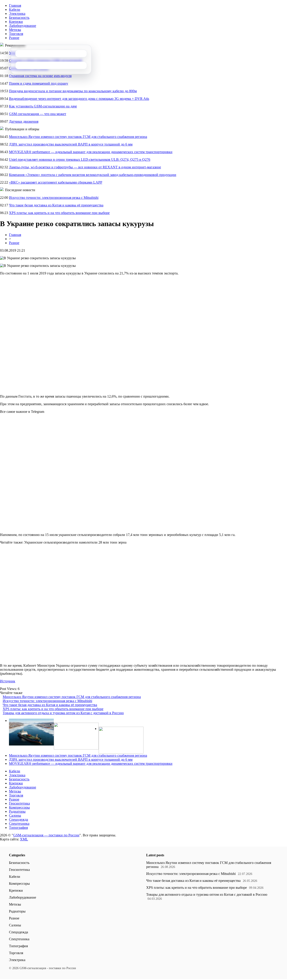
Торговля (16, 34)
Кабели (14, 9)
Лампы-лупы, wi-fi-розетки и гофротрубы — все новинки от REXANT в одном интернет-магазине (85, 167)
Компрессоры (19, 807)
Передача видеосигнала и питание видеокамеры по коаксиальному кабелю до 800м (73, 91)
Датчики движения (23, 121)
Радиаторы (17, 811)
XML (24, 839)
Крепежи (16, 22)
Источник (7, 681)
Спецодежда (18, 819)
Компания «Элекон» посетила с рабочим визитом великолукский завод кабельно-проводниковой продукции (92, 175)
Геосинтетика (19, 803)
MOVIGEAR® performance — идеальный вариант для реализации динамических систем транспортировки (90, 152)
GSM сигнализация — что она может (37, 114)
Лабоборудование (22, 26)
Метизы (15, 30)
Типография (18, 827)
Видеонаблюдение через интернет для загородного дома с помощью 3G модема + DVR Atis (79, 99)
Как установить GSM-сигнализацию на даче (43, 106)
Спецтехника (19, 823)
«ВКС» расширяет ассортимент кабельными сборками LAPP (55, 182)
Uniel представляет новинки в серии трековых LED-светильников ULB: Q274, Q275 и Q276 (79, 159)
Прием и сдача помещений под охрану (38, 83)
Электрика (17, 13)
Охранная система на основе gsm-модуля (40, 76)
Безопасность (19, 17)
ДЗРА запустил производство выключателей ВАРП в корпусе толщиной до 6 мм (71, 144)
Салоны (15, 815)
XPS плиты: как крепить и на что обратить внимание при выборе (59, 213)
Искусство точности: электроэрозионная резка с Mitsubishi (53, 197)
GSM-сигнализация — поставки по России (46, 835)
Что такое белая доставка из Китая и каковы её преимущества (56, 205)
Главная (15, 5)
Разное (14, 38)
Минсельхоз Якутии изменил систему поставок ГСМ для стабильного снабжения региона (78, 137)
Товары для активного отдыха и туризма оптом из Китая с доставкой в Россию (63, 713)
